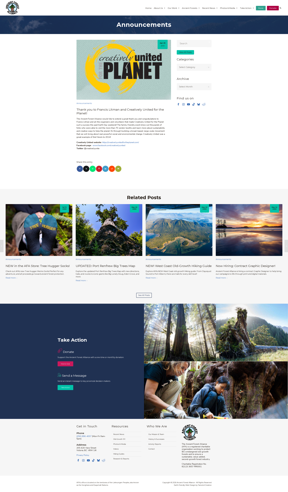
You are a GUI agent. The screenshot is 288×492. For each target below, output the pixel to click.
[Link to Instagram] (183, 104)
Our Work (172, 8)
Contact (151, 449)
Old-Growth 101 (119, 439)
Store (260, 8)
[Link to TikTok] (193, 104)
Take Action (246, 8)
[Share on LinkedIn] (105, 169)
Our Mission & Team (156, 434)
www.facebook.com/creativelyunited (109, 145)
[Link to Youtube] (188, 104)
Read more (11, 278)
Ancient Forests (189, 8)
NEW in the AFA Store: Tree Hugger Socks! (38, 266)
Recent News (208, 8)
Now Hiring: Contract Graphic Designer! (245, 266)
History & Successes (156, 439)
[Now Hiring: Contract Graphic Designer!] (249, 230)
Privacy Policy (82, 455)
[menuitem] (280, 8)
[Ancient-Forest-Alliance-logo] (12, 7)
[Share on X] (86, 169)
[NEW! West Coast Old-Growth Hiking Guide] (179, 230)
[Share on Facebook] (80, 169)
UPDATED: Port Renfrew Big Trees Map (105, 266)
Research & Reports (121, 459)
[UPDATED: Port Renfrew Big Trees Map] (109, 230)
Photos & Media (227, 8)
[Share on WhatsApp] (93, 169)
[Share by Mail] (118, 169)
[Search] (280, 8)
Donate (273, 8)
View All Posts (185, 52)
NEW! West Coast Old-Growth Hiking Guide (179, 266)
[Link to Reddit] (203, 104)
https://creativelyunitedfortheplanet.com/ (120, 142)
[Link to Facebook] (178, 104)
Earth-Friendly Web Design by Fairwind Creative (193, 485)
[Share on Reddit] (112, 169)
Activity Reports (154, 444)
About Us (158, 8)
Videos (116, 449)
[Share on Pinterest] (99, 169)
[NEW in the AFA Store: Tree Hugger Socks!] (39, 230)
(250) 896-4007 (84, 436)
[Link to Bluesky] (198, 104)
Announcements (84, 103)
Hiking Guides (118, 454)
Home (148, 8)
